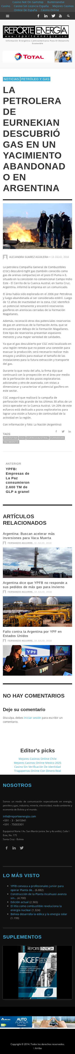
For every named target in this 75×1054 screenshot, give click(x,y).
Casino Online (50, 10)
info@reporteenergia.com (19, 813)
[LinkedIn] (45, 16)
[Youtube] (60, 16)
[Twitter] (53, 16)
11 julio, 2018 (43, 539)
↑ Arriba (37, 1044)
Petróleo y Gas (35, 75)
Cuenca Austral (37, 434)
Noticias (11, 75)
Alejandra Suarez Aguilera (28, 253)
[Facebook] (38, 16)
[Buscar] (7, 16)
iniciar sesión (32, 714)
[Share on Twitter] (62, 428)
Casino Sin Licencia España (31, 6)
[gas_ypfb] (37, 608)
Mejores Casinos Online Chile (38, 755)
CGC (22, 434)
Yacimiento (11, 438)
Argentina (11, 434)
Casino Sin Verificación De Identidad (37, 763)
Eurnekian (57, 434)
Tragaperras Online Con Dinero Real (37, 767)
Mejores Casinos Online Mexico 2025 (37, 759)
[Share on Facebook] (56, 428)
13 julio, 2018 (60, 253)
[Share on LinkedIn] (69, 428)
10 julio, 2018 (43, 588)
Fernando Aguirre (20, 539)
